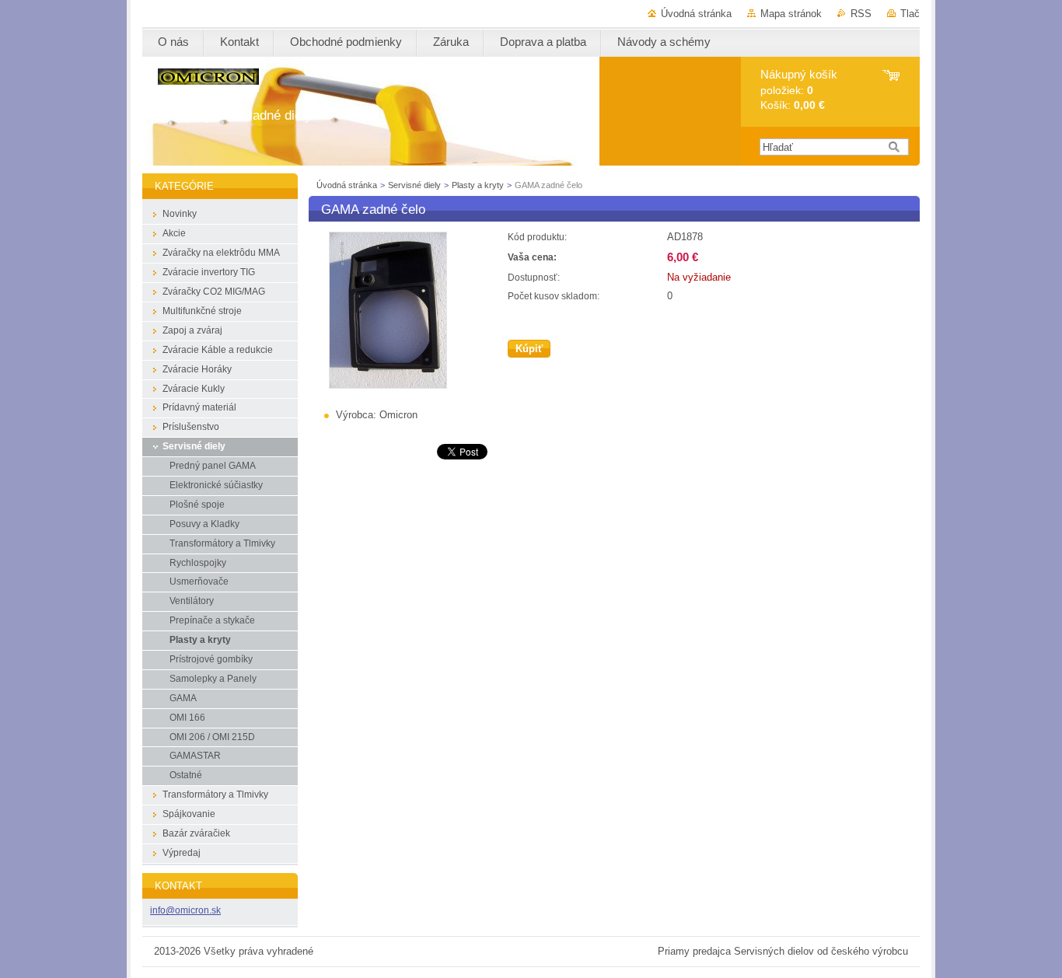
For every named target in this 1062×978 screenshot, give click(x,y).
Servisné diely (415, 185)
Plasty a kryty (479, 185)
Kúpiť (529, 349)
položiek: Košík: (798, 89)
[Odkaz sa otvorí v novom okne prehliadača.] (388, 385)
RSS (861, 13)
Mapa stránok (791, 13)
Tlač (910, 13)
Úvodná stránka (696, 13)
